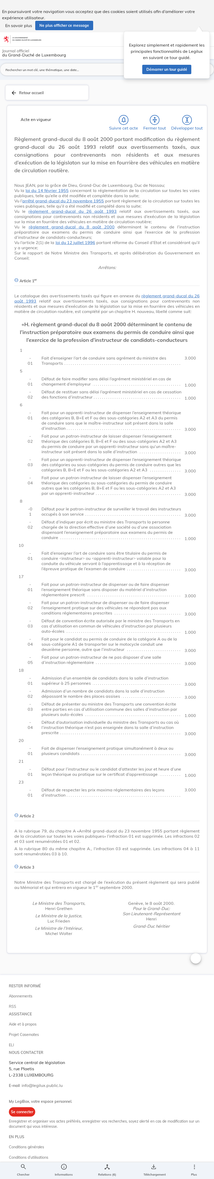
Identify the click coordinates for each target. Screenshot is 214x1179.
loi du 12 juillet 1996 (75, 242)
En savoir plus (18, 25)
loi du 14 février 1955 (47, 190)
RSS (12, 1006)
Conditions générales (26, 1147)
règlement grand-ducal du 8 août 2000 (72, 226)
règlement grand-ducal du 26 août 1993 (72, 211)
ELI (11, 1045)
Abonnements (20, 996)
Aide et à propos (23, 1024)
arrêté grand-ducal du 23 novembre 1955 (63, 200)
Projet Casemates (24, 1034)
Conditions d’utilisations (28, 1157)
